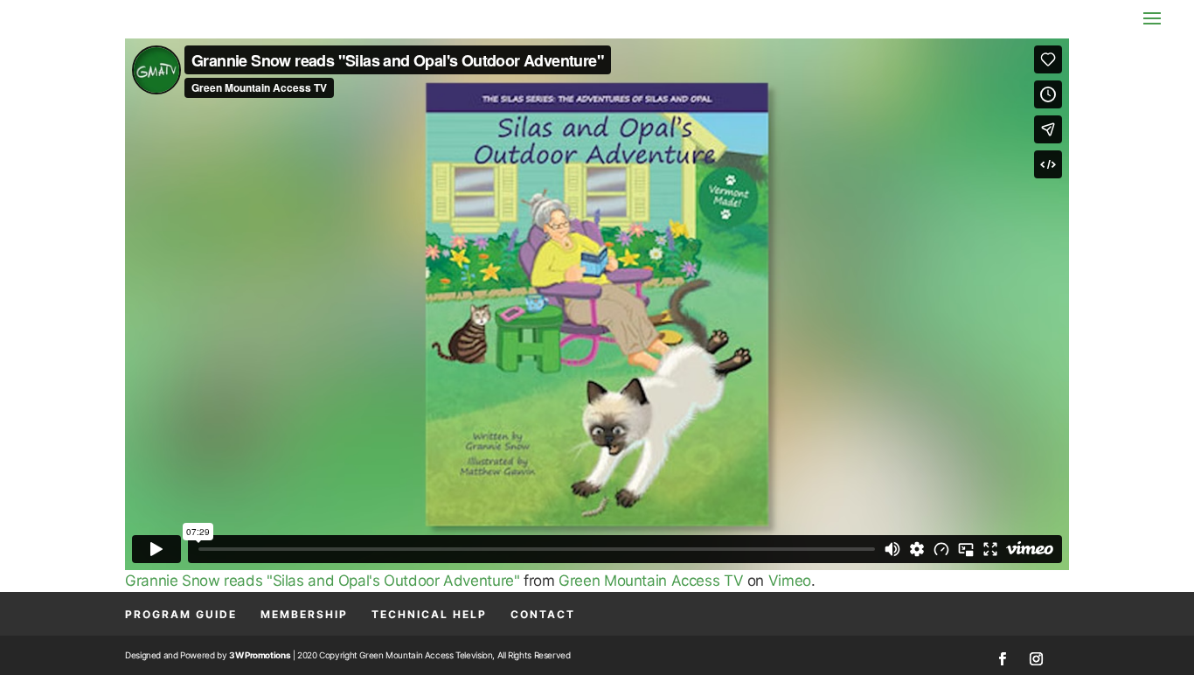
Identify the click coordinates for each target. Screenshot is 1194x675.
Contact (542, 614)
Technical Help (429, 614)
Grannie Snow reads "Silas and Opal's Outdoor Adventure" (322, 580)
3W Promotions (259, 655)
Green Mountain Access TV (651, 580)
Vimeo (789, 580)
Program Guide (181, 614)
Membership (304, 614)
